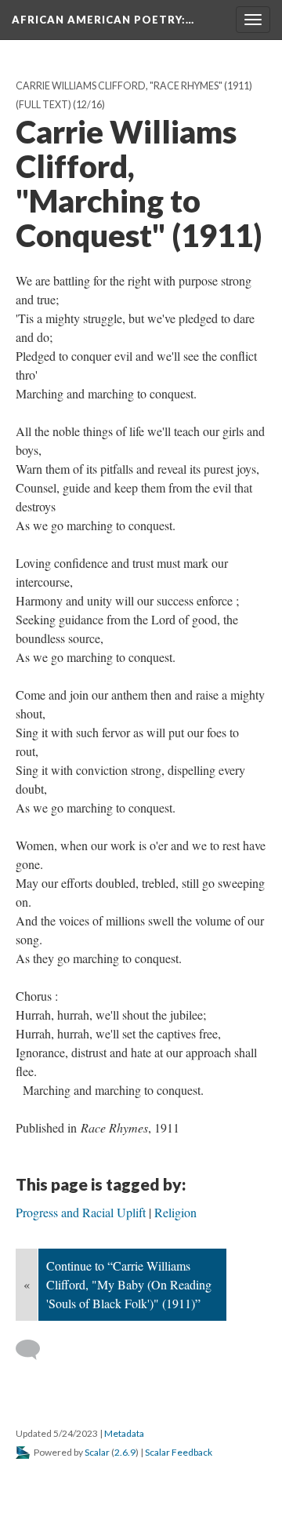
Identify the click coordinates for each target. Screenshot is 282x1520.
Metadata (124, 1433)
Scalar (97, 1452)
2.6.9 (125, 1452)
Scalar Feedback (178, 1452)
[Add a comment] (35, 1350)
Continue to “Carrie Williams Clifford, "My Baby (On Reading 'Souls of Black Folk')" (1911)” (129, 1284)
